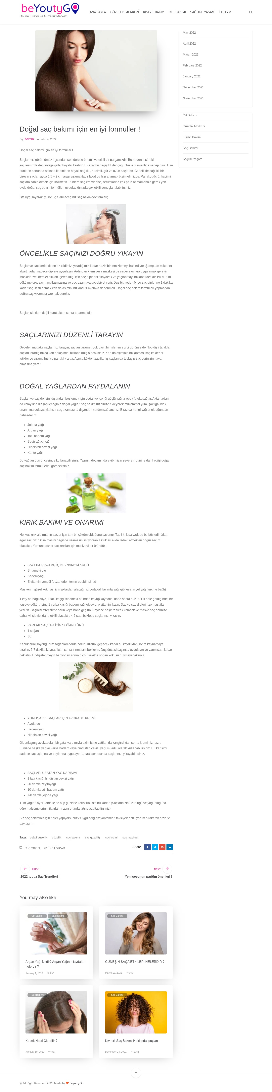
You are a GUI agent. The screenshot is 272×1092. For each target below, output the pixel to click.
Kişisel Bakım (153, 12)
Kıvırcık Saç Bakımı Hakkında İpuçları (131, 1040)
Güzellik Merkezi (124, 12)
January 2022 (192, 76)
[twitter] (155, 847)
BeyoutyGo (76, 1083)
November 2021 (193, 98)
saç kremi (111, 837)
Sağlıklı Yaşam (202, 12)
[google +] (162, 847)
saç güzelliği (92, 837)
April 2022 (189, 43)
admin (29, 139)
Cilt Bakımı (177, 12)
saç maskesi (130, 837)
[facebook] (147, 847)
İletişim (225, 12)
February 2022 (192, 65)
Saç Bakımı (58, 915)
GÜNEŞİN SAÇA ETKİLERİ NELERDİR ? (134, 961)
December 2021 (193, 87)
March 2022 (190, 54)
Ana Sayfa (98, 12)
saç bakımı (73, 837)
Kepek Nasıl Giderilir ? (41, 1040)
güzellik (56, 837)
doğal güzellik (38, 837)
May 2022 (189, 32)
